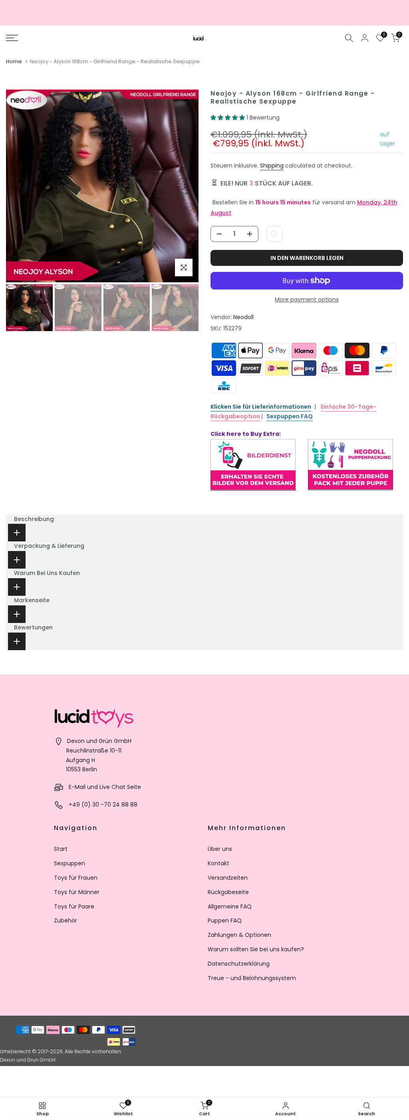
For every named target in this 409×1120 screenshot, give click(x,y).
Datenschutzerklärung (239, 964)
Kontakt (218, 863)
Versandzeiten (228, 878)
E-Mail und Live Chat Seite (105, 787)
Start (61, 849)
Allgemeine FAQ (230, 906)
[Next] (185, 186)
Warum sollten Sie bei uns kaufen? (256, 949)
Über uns (220, 849)
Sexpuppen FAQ (289, 416)
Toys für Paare (74, 906)
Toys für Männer (76, 892)
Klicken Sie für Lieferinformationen (260, 407)
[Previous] (20, 186)
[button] (228, 118)
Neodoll (243, 317)
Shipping (272, 166)
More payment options (307, 299)
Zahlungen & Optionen (239, 935)
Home (14, 61)
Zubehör (65, 920)
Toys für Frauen (75, 878)
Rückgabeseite (228, 892)
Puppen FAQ (225, 920)
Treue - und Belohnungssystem (252, 978)
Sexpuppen (69, 863)
